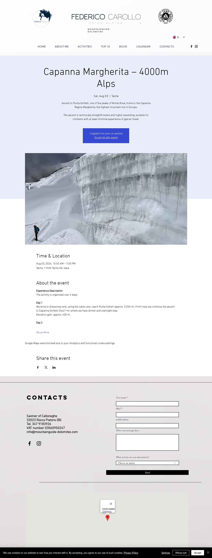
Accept (197, 552)
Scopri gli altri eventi (106, 137)
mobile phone (122, 419)
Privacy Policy (131, 552)
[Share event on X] (46, 367)
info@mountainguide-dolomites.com (52, 432)
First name (121, 397)
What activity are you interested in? (132, 457)
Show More (42, 332)
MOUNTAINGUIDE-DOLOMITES (99, 30)
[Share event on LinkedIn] (54, 367)
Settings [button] (165, 552)
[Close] (208, 552)
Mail (118, 408)
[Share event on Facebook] (37, 367)
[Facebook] (191, 46)
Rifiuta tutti (180, 552)
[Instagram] (196, 46)
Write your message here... (128, 430)
